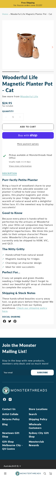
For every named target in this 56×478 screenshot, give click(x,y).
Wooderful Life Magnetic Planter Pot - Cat (31, 14)
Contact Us (9, 409)
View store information (20, 166)
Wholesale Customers (35, 426)
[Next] (52, 47)
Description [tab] (9, 173)
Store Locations (38, 409)
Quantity (8, 111)
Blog (5, 424)
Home (5, 14)
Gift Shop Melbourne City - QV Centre (12, 445)
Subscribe (42, 372)
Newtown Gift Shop (10, 435)
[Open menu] (5, 474)
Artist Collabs (10, 414)
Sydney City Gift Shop (39, 435)
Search (33, 414)
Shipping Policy (38, 419)
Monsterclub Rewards (36, 443)
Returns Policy (11, 419)
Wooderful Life (29, 96)
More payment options (28, 144)
